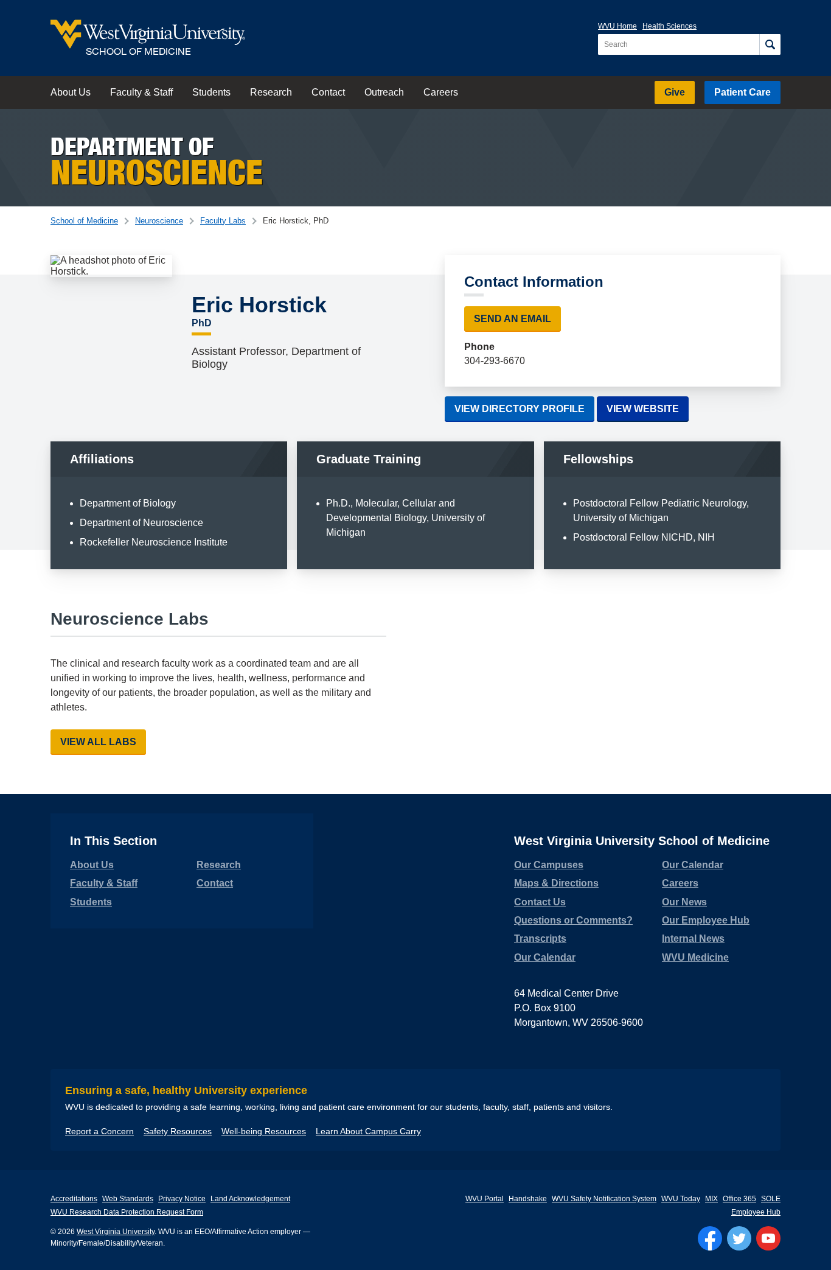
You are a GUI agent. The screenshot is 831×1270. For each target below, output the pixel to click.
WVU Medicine (695, 957)
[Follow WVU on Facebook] (710, 1238)
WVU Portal (484, 1199)
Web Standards (127, 1199)
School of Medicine (84, 220)
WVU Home (617, 26)
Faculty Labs (223, 220)
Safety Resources (178, 1131)
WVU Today (680, 1199)
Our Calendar (544, 957)
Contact (328, 92)
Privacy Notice (182, 1199)
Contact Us (540, 902)
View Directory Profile (519, 409)
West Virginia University (116, 1231)
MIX (711, 1199)
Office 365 (739, 1199)
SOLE (771, 1199)
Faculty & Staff (141, 92)
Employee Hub (756, 1212)
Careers (440, 92)
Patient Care (742, 92)
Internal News (693, 938)
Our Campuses (548, 865)
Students (211, 92)
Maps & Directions (556, 883)
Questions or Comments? (573, 920)
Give (674, 92)
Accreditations (73, 1199)
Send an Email (512, 319)
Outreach (384, 92)
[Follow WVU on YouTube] (768, 1238)
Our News (684, 902)
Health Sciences (669, 26)
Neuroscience (159, 220)
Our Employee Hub (705, 920)
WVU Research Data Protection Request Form (126, 1212)
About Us (70, 92)
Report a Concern (99, 1131)
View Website (648, 409)
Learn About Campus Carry (368, 1131)
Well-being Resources (263, 1131)
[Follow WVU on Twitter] (739, 1238)
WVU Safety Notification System (604, 1199)
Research (271, 92)
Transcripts (540, 938)
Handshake (528, 1199)
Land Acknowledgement (250, 1199)
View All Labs (98, 742)
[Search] (770, 44)
